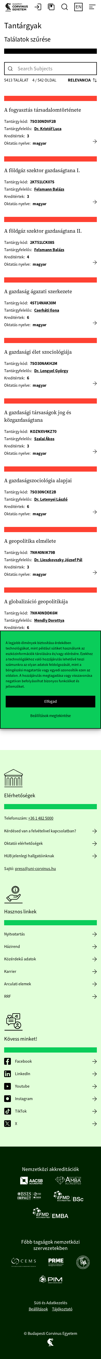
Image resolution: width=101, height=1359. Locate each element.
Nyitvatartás (14, 934)
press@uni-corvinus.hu (35, 868)
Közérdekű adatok (20, 959)
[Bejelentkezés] (37, 7)
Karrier (10, 971)
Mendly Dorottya (49, 620)
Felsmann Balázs (49, 189)
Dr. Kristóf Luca (47, 128)
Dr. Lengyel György (51, 370)
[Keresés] (10, 68)
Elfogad (50, 701)
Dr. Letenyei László (51, 499)
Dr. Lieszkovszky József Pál (58, 560)
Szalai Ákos (44, 438)
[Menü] (92, 7)
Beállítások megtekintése (50, 715)
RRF (7, 996)
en (79, 7)
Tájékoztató (62, 1309)
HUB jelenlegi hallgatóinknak (29, 856)
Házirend (12, 946)
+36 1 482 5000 (40, 818)
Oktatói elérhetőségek (23, 843)
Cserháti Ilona (46, 310)
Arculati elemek (17, 984)
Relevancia (79, 80)
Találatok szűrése (27, 39)
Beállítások (38, 1309)
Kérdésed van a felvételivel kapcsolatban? (40, 831)
